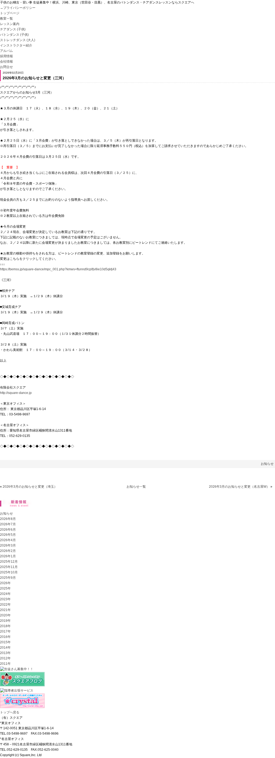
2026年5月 (8, 535)
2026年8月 (8, 519)
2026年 (5, 583)
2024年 (5, 594)
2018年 (5, 626)
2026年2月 (8, 551)
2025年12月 (9, 561)
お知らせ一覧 (136, 486)
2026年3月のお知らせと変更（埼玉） (30, 486)
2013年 (5, 653)
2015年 (5, 642)
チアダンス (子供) (13, 29)
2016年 (5, 637)
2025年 (5, 588)
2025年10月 (9, 572)
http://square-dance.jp (16, 393)
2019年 (5, 621)
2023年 (5, 599)
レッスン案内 (9, 24)
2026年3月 (8, 545)
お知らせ (267, 464)
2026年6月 (8, 529)
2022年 (5, 604)
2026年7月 (8, 524)
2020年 (5, 615)
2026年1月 (8, 556)
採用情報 (6, 56)
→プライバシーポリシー (17, 8)
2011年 (5, 664)
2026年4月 (8, 540)
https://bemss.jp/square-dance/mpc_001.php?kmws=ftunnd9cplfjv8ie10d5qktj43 (58, 269)
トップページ (9, 13)
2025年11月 (9, 567)
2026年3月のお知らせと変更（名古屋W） (239, 486)
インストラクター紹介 (16, 45)
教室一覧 (6, 18)
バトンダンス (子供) (14, 35)
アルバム (6, 51)
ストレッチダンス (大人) (17, 40)
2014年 (5, 647)
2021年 (5, 610)
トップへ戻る (9, 712)
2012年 (5, 658)
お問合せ (6, 67)
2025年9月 (8, 578)
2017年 (5, 631)
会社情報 (6, 61)
